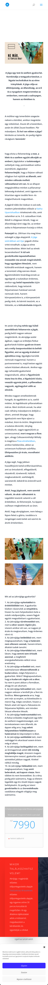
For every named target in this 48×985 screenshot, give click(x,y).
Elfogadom (24, 965)
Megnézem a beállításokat (24, 979)
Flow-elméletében (26, 441)
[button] (44, 947)
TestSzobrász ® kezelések (21, 890)
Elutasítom (24, 972)
